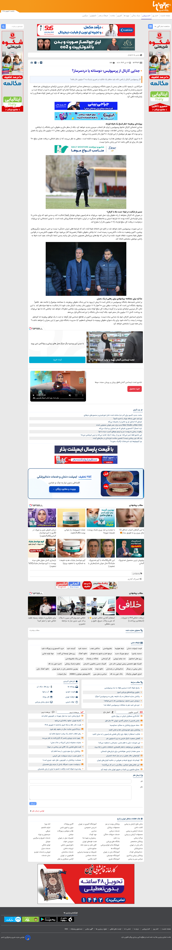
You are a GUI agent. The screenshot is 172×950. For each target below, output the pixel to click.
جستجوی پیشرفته (76, 929)
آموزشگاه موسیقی (113, 855)
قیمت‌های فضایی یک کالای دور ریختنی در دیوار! (64, 747)
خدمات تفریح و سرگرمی (41, 838)
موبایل (48, 841)
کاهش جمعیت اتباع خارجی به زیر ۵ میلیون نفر (123, 738)
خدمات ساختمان (67, 852)
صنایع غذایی (92, 848)
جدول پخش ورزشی (42, 702)
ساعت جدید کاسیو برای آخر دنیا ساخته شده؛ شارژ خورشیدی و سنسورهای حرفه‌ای (113, 415)
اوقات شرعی (70, 702)
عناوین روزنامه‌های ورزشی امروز (128, 692)
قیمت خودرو (70, 691)
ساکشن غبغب (95, 648)
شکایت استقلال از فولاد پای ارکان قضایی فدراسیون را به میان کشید (116, 734)
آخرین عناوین (133, 712)
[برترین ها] (160, 6)
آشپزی (119, 15)
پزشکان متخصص (136, 841)
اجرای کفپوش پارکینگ (134, 674)
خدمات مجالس (91, 855)
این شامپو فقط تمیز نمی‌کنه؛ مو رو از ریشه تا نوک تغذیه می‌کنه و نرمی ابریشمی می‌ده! (111, 435)
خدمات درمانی (114, 831)
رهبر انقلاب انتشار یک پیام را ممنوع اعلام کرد (65, 733)
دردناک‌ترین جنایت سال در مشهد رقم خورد (65, 729)
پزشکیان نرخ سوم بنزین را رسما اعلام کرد (65, 751)
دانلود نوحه (99, 669)
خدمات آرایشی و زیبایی (134, 831)
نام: (141, 781)
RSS (66, 929)
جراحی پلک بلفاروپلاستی (74, 658)
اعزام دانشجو (45, 827)
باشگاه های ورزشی (113, 841)
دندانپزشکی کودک (136, 852)
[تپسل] (30, 328)
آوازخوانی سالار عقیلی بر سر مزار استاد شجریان (122, 755)
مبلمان (71, 834)
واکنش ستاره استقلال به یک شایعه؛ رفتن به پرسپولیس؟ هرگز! (117, 696)
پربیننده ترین (74, 712)
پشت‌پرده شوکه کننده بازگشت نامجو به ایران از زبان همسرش (59, 769)
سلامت (112, 15)
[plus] (41, 62)
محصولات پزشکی (113, 827)
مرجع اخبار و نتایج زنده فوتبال (101, 653)
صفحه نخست (165, 15)
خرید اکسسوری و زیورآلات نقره (53, 648)
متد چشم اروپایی (119, 658)
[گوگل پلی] (48, 920)
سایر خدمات (46, 855)
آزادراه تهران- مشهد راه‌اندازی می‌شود (68, 720)
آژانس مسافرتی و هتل (65, 859)
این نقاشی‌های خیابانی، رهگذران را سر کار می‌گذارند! (120, 765)
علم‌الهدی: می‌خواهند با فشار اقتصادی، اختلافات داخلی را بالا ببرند (117, 747)
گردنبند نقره (71, 648)
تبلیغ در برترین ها (101, 929)
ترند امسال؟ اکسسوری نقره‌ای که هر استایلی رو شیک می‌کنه (120, 428)
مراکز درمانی (138, 838)
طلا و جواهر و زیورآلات (65, 831)
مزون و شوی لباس (66, 827)
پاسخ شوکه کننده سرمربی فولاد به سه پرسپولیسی (121, 688)
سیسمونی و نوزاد (44, 834)
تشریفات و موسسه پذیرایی (86, 852)
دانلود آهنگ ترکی (43, 669)
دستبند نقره (82, 648)
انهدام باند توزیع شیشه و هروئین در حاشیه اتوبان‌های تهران (118, 760)
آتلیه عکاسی (92, 859)
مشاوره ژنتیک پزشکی (72, 663)
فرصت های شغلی (115, 929)
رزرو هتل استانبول (135, 658)
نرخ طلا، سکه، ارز (43, 686)
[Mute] (93, 361)
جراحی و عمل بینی (100, 674)
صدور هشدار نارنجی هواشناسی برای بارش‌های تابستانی (120, 751)
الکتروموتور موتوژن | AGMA (80, 674)
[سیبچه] (66, 920)
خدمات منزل (45, 848)
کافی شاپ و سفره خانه (88, 845)
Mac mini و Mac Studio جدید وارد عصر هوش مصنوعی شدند (119, 425)
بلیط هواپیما (119, 648)
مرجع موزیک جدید (122, 653)
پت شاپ (116, 838)
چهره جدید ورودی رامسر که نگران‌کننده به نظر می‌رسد (61, 738)
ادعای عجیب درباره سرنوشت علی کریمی (67, 755)
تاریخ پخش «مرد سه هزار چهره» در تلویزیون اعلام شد (60, 716)
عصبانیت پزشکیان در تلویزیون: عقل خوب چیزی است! (62, 760)
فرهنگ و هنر (103, 15)
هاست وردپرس (86, 669)
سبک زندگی (136, 15)
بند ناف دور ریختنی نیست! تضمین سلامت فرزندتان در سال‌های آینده (117, 438)
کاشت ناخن (138, 827)
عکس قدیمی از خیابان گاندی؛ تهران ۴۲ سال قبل (122, 720)
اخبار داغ (106, 712)
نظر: (141, 786)
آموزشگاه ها (115, 848)
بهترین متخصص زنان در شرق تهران (65, 669)
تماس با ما (127, 929)
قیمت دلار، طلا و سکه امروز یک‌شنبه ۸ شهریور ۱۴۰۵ (63, 724)
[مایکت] (12, 920)
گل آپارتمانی (105, 658)
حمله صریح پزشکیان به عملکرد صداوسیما (124, 725)
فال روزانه (46, 696)
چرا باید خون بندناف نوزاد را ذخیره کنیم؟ (127, 418)
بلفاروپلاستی (107, 648)
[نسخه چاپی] (32, 62)
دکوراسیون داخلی (67, 845)
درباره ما (136, 929)
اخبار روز (156, 15)
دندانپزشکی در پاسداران (114, 669)
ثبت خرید (57, 360)
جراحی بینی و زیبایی (135, 859)
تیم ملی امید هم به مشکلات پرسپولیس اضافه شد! (121, 705)
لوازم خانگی (46, 845)
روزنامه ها (71, 686)
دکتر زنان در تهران (136, 845)
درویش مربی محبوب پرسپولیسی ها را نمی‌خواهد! (121, 701)
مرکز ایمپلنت (61, 674)
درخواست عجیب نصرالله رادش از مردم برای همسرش (61, 764)
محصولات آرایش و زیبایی (134, 834)
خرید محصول (135, 389)
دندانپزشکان (138, 848)
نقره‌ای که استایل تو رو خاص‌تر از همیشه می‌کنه (125, 422)
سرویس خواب (68, 841)
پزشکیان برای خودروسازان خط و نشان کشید (124, 730)
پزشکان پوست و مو (112, 824)
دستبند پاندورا (137, 653)
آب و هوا (45, 691)
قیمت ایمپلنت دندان (134, 648)
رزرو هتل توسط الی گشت (66, 653)
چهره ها (127, 15)
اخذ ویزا (47, 824)
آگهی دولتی (89, 929)
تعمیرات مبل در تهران (65, 838)
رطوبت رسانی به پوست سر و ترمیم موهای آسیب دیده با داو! (120, 431)
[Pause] (89, 361)
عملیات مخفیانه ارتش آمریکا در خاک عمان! (66, 742)
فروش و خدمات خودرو (42, 852)
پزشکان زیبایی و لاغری (135, 855)
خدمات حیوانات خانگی (112, 834)
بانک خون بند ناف (116, 674)
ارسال (33, 804)
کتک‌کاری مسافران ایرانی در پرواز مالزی (125, 716)
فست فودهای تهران (89, 841)
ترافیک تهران (70, 696)
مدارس (93, 831)
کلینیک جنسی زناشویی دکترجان (94, 663)
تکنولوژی (93, 15)
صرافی (48, 831)
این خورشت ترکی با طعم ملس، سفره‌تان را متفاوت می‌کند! (119, 742)
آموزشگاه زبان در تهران (111, 852)
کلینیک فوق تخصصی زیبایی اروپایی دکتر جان (125, 663)
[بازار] (30, 920)
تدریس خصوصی (90, 827)
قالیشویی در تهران (66, 855)
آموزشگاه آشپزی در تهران (87, 824)
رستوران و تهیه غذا (89, 838)
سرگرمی (85, 15)
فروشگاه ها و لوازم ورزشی (110, 845)
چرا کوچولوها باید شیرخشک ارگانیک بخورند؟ (126, 441)
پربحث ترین (45, 712)
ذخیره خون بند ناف (55, 663)
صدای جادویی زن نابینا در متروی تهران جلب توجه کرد (120, 769)
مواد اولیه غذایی (48, 653)
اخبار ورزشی (146, 15)
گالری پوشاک (68, 824)
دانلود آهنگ (82, 653)
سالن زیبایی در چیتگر (134, 669)
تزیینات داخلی (68, 848)
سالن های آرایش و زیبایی (133, 824)
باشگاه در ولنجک (92, 658)
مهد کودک (92, 834)
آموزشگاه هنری (114, 859)
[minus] (35, 62)
